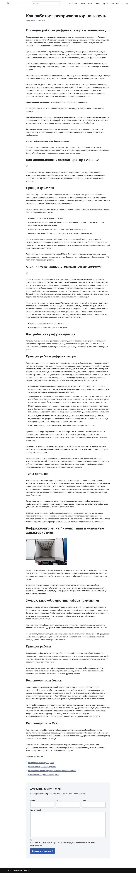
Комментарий (36, 810)
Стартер (125, 3)
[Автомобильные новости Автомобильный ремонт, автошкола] (18, 3)
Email (58, 801)
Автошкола (73, 3)
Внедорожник (86, 3)
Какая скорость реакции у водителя (42, 767)
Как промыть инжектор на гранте (41, 763)
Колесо (97, 3)
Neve (9, 870)
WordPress (27, 870)
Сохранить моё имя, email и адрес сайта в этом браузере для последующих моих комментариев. (62, 844)
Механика (115, 3)
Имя (32, 801)
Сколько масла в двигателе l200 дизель (43, 775)
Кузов (105, 3)
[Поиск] (59, 3)
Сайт (84, 801)
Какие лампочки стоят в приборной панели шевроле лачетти (52, 771)
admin (33, 20)
